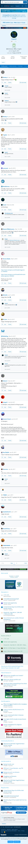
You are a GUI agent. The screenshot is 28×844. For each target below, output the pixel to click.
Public (18, 22)
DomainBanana (12, 797)
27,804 (24, 58)
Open (11, 22)
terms (18, 839)
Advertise (9, 829)
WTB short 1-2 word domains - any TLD (13, 768)
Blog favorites (5, 787)
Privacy (22, 830)
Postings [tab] (20, 66)
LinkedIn (17, 576)
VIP (11, 41)
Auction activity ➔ (6, 635)
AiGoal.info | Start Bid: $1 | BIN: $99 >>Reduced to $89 (15, 645)
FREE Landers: (6, 22)
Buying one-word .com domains (11, 772)
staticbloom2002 (11, 600)
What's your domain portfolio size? (12, 679)
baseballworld (7, 511)
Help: (15, 22)
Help (2, 832)
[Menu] (2, 6)
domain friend (7, 419)
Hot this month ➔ (6, 761)
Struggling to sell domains (10, 776)
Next (26, 563)
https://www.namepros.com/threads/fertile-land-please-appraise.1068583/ (13, 275)
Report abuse (14, 829)
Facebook (11, 576)
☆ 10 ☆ (15, 41)
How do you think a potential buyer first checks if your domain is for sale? (12, 667)
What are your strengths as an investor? (13, 675)
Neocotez (5, 469)
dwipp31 (5, 402)
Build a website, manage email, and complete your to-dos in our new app (14, 16)
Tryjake (5, 135)
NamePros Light (9, 827)
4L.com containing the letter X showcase (13, 715)
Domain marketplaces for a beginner (13, 724)
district (9, 604)
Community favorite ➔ (7, 741)
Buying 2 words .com (9, 764)
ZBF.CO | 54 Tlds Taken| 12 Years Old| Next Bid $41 (15, 648)
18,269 (3, 58)
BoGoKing (5, 336)
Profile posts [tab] (4, 66)
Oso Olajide (6, 452)
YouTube (12, 577)
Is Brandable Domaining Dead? (11, 599)
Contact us (3, 829)
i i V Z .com (6, 595)
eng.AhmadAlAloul (11, 615)
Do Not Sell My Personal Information (9, 830)
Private (23, 22)
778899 (5, 495)
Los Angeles (18, 49)
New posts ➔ (4, 592)
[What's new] (22, 6)
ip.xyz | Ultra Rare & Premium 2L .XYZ (13, 651)
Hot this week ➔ (5, 701)
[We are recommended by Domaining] (3, 835)
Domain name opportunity (10, 603)
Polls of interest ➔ (6, 672)
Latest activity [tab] (12, 66)
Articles (16, 577)
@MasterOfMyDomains (15, 240)
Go (25, 2)
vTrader (6, 86)
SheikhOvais (6, 186)
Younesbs (11, 609)
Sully (10, 746)
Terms (19, 830)
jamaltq (9, 596)
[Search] (26, 6)
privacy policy (13, 839)
